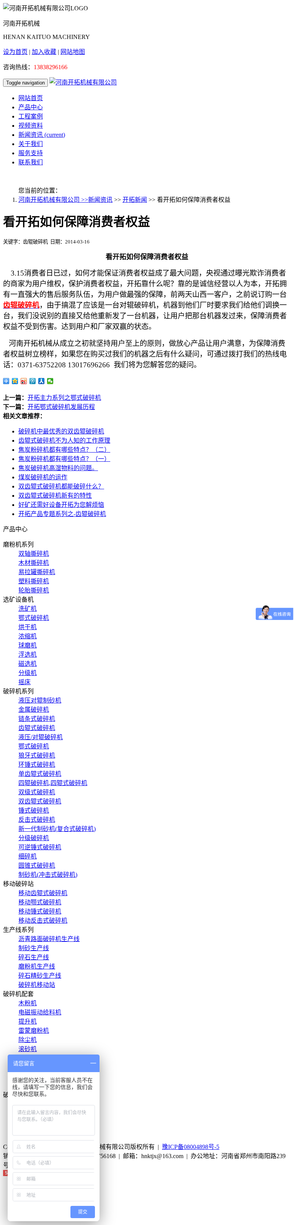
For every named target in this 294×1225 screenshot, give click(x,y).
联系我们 (30, 162)
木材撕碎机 (33, 563)
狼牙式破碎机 (36, 755)
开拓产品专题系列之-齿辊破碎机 (62, 514)
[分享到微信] (50, 381)
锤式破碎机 (33, 810)
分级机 (27, 673)
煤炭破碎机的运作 (42, 477)
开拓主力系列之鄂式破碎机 (64, 397)
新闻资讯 (41, 134)
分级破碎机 (33, 838)
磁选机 (27, 663)
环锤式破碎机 (36, 764)
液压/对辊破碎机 (40, 737)
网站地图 (72, 52)
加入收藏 (44, 52)
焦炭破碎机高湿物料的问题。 (58, 468)
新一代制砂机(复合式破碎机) (57, 829)
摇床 (24, 682)
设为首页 (15, 52)
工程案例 (30, 116)
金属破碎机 (33, 709)
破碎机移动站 (36, 985)
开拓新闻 (134, 199)
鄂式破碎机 (33, 618)
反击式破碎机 (36, 819)
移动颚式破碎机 (39, 902)
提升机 (27, 1021)
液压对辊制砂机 (39, 700)
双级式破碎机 (36, 792)
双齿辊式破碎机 (39, 801)
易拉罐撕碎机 (36, 572)
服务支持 (30, 153)
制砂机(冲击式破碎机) (47, 874)
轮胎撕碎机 (33, 590)
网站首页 (30, 98)
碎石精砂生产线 (39, 975)
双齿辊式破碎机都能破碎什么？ (61, 486)
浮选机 (27, 654)
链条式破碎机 (36, 719)
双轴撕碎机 (33, 553)
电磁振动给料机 (39, 1012)
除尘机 (27, 1040)
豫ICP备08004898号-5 (190, 1147)
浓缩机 (27, 636)
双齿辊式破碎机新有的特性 (55, 495)
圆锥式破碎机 (36, 865)
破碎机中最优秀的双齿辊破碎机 (61, 431)
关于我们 (30, 144)
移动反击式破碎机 (42, 920)
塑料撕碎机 (33, 581)
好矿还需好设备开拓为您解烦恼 (61, 504)
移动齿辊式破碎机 (42, 893)
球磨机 (27, 645)
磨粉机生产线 (36, 966)
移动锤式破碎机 (39, 911)
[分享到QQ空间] (15, 381)
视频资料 (30, 125)
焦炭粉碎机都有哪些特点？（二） (64, 449)
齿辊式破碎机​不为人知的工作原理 (64, 440)
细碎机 (27, 856)
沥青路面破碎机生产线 (49, 939)
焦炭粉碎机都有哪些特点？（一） (64, 459)
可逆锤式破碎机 (39, 847)
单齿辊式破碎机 (39, 774)
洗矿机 (27, 608)
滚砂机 (27, 1049)
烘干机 (27, 627)
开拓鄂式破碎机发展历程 (61, 407)
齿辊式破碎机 (36, 728)
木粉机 (27, 1003)
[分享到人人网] (41, 381)
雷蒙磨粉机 (33, 1030)
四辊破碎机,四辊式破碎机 (52, 783)
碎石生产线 (33, 957)
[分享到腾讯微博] (32, 381)
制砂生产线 (33, 948)
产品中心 (30, 107)
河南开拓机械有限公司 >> (53, 199)
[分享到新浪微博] (24, 381)
